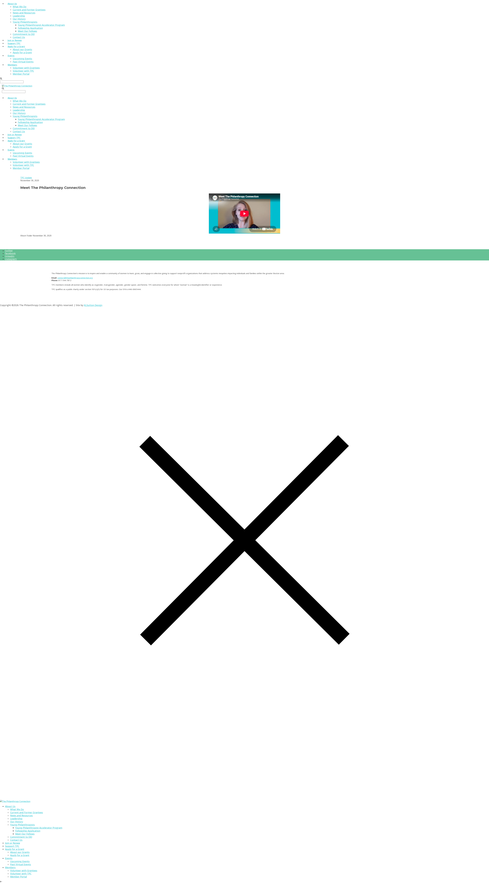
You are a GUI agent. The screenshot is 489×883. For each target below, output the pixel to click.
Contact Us (19, 37)
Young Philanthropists (25, 21)
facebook (10, 253)
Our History (19, 18)
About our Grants (22, 49)
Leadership (19, 15)
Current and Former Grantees (29, 9)
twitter (9, 250)
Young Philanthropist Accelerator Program (41, 24)
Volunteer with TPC (23, 70)
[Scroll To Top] (1, 881)
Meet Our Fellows (27, 31)
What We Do (19, 6)
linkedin (9, 256)
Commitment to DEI (24, 34)
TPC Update (26, 177)
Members (12, 64)
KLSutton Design (93, 305)
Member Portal (21, 73)
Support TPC (14, 43)
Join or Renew (15, 40)
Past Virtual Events (23, 61)
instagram (11, 259)
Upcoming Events (22, 58)
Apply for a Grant (16, 46)
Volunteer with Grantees (26, 67)
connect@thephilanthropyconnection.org (75, 278)
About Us (12, 3)
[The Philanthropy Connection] (17, 85)
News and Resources (24, 12)
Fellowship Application (30, 28)
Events (11, 55)
